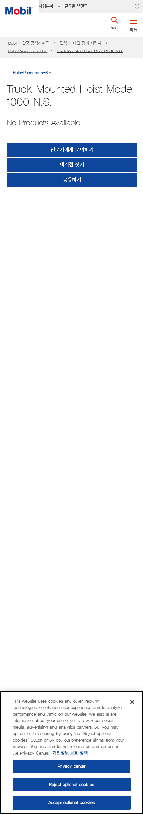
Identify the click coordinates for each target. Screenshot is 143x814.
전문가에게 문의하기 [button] (72, 150)
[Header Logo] (19, 7)
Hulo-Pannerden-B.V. (27, 51)
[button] (133, 23)
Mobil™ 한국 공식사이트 (28, 43)
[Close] (132, 702)
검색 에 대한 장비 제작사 (80, 43)
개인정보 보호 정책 (70, 753)
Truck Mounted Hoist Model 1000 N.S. (90, 51)
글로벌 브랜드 (76, 6)
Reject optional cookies (71, 784)
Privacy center (72, 766)
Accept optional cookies (71, 802)
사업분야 (46, 6)
